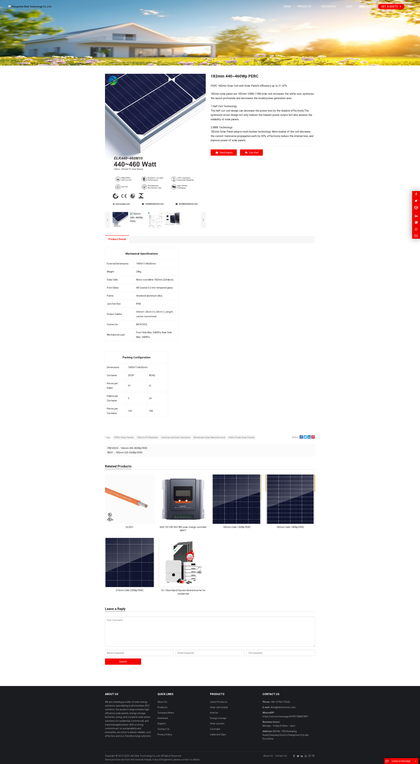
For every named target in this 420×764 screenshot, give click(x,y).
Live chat (254, 152)
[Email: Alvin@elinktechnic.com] (416, 235)
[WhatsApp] (306, 756)
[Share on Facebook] (301, 437)
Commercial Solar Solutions (175, 437)
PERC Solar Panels (124, 437)
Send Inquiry (226, 152)
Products (162, 707)
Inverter (214, 712)
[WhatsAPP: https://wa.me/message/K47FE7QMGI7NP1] (416, 229)
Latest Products (218, 702)
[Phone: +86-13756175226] (416, 222)
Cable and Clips (218, 734)
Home (287, 6)
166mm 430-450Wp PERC (134, 448)
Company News (166, 712)
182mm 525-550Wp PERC (129, 452)
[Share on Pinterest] (313, 437)
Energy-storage (218, 718)
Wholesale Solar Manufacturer (209, 437)
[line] (313, 756)
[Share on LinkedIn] (309, 437)
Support (162, 723)
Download (163, 718)
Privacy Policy (165, 734)
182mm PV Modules (147, 437)
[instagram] (309, 756)
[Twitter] (298, 756)
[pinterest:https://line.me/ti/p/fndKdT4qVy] (416, 208)
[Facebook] (294, 756)
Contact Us (163, 729)
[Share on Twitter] (305, 437)
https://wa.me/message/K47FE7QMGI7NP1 (285, 716)
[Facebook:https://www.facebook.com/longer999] (416, 194)
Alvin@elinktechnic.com (283, 707)
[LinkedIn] (302, 756)
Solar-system (217, 723)
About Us (162, 702)
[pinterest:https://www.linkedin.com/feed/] (416, 216)
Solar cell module (219, 707)
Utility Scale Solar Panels (242, 437)
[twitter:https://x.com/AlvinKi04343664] (416, 201)
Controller (215, 729)
